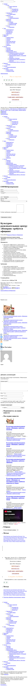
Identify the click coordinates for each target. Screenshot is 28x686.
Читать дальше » (10, 437)
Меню (4, 36)
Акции (4, 536)
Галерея (11, 16)
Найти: (5, 407)
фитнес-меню (22, 541)
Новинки (8, 538)
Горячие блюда (10, 37)
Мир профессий (21, 537)
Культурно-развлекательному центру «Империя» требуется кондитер (15, 428)
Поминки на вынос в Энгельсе (16, 53)
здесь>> (6, 286)
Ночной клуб (21, 538)
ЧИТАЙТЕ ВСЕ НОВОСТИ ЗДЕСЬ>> (12, 508)
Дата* (2, 197)
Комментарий (4, 381)
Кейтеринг (11, 27)
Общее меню (12, 14)
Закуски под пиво (10, 42)
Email (2, 395)
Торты (4, 541)
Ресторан (18, 540)
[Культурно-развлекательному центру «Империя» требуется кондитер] (8, 314)
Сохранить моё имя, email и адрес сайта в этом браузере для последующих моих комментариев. (13, 402)
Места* (2, 200)
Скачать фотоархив (14, 18)
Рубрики (5, 530)
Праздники (13, 540)
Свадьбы (8, 49)
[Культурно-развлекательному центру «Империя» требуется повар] (15, 321)
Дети (24, 536)
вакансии (3, 290)
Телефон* (3, 192)
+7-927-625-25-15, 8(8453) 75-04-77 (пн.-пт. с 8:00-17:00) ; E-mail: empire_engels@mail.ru (13, 109)
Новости (8, 15)
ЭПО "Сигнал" (9, 541)
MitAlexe (6, 674)
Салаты (8, 40)
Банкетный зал (10, 29)
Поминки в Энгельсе (14, 58)
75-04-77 (17, 288)
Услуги (8, 25)
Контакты (8, 20)
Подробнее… (4, 684)
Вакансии (8, 19)
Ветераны (20, 536)
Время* (2, 198)
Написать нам (12, 24)
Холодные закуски (10, 41)
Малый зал (14, 11)
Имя (2, 393)
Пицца (10, 540)
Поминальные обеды (11, 51)
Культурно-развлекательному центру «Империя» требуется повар (15, 444)
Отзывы (11, 22)
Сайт (2, 398)
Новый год (16, 538)
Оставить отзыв (13, 23)
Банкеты (8, 47)
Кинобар (13, 537)
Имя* (2, 189)
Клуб (16, 537)
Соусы (7, 44)
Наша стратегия (13, 6)
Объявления (20, 234)
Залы (10, 7)
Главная (5, 3)
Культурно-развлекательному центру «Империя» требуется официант (15, 460)
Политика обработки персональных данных (14, 597)
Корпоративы (9, 50)
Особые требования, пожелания (8, 212)
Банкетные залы (9, 536)
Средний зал (15, 10)
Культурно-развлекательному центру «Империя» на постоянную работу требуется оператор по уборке (15, 332)
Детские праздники (7, 537)
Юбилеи (14, 541)
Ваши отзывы (9, 69)
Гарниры (8, 38)
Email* (2, 191)
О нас (7, 5)
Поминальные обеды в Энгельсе (17, 62)
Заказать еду (9, 13)
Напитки (8, 45)
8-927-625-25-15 (7, 288)
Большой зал (15, 9)
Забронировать (4, 73)
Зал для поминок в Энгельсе (16, 54)
